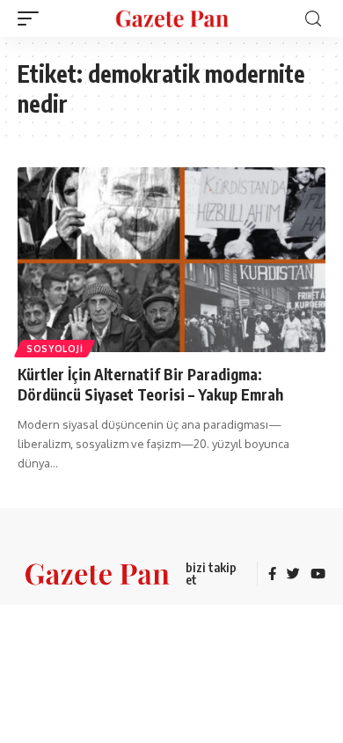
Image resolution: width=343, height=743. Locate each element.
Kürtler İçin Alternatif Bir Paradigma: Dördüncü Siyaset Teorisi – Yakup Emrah (150, 384)
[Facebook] (272, 575)
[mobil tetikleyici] (32, 18)
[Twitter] (293, 575)
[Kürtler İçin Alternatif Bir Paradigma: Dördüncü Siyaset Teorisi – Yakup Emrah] (171, 259)
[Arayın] (313, 19)
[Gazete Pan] (171, 18)
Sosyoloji (54, 348)
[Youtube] (317, 575)
